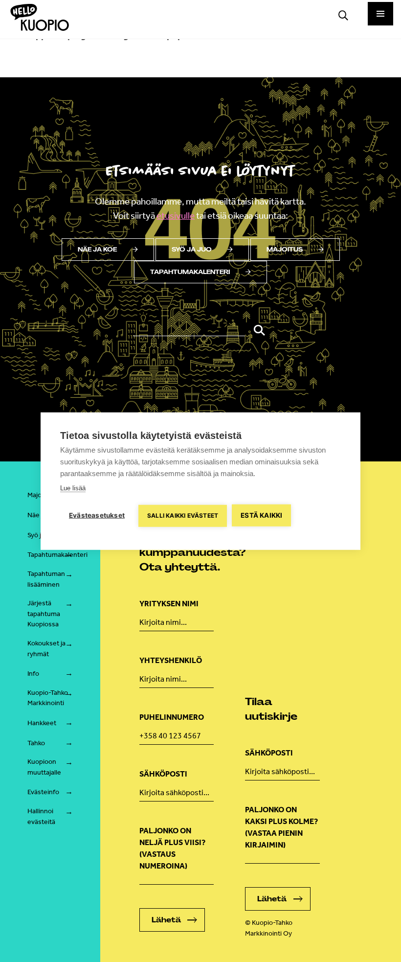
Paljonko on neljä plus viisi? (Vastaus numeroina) (172, 848)
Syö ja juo (192, 249)
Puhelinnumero (171, 717)
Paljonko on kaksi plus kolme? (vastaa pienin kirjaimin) (281, 827)
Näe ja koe (97, 249)
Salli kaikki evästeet (182, 515)
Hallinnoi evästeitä (41, 816)
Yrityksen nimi (169, 603)
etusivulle (175, 215)
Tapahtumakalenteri (190, 272)
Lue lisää (73, 488)
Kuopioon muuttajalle (44, 767)
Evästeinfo (43, 792)
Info (33, 673)
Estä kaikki (261, 515)
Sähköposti (163, 774)
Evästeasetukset (97, 515)
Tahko (36, 743)
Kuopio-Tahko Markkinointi (47, 698)
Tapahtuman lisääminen (46, 579)
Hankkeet (41, 723)
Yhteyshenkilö (170, 660)
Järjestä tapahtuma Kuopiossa (43, 613)
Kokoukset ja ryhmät (46, 648)
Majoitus (285, 249)
